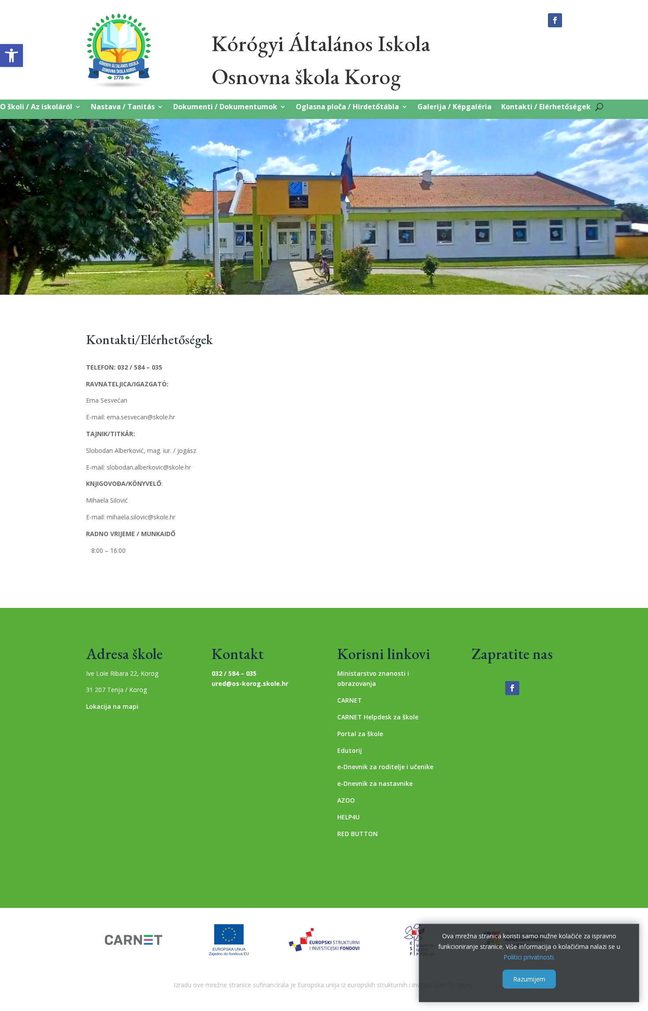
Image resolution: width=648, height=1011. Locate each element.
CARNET (349, 700)
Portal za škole (360, 734)
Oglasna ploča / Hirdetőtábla (347, 107)
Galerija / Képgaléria (454, 107)
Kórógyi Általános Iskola (321, 43)
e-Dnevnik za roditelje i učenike (385, 767)
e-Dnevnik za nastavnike (375, 783)
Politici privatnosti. (529, 956)
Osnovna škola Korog (306, 76)
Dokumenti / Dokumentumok (225, 107)
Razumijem (529, 978)
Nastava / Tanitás (123, 107)
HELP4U (348, 817)
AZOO (346, 800)
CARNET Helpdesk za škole (377, 717)
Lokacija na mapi (112, 706)
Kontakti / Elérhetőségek (546, 107)
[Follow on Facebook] (555, 20)
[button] (11, 55)
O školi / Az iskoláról (36, 107)
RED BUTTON (357, 834)
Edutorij (349, 750)
